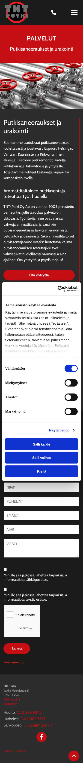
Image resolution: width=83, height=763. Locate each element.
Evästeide (9, 751)
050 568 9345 (29, 712)
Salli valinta (41, 458)
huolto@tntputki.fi (38, 725)
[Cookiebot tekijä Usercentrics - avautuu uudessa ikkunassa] (58, 289)
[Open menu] (74, 12)
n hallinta (20, 751)
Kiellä (41, 471)
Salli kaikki (41, 444)
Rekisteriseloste (13, 662)
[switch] (71, 382)
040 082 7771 (33, 719)
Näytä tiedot (59, 430)
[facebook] (41, 737)
